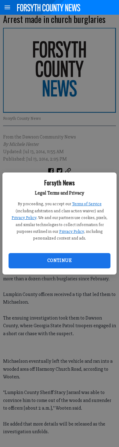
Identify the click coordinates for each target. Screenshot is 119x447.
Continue (59, 260)
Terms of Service (87, 203)
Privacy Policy (24, 217)
